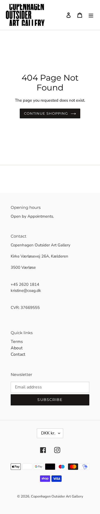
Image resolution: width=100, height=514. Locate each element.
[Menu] (91, 15)
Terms (17, 342)
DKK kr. (48, 433)
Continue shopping (46, 113)
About (17, 348)
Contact (18, 354)
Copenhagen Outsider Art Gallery (57, 496)
